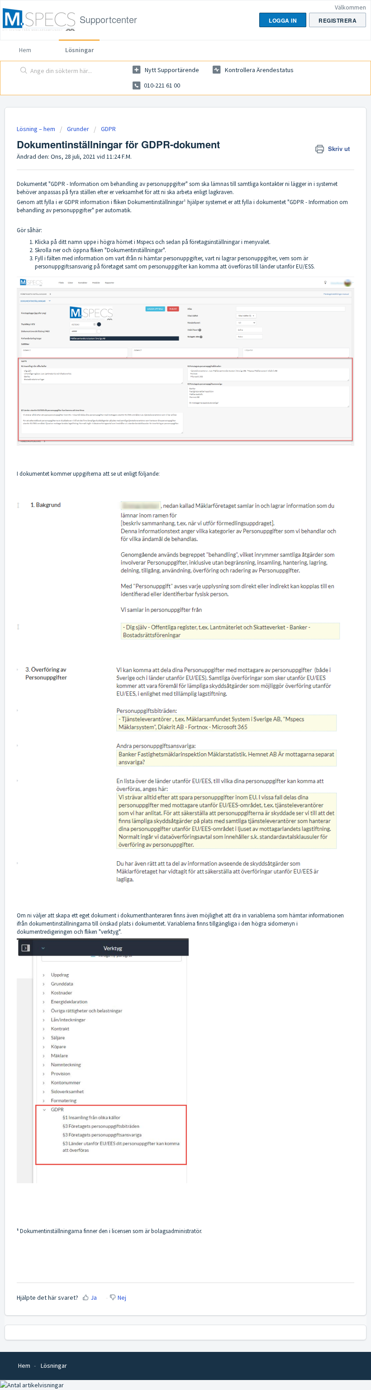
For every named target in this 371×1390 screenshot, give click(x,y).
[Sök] (21, 71)
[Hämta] (169, 707)
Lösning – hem (37, 129)
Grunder (78, 129)
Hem (25, 50)
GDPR (108, 129)
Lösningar (79, 50)
